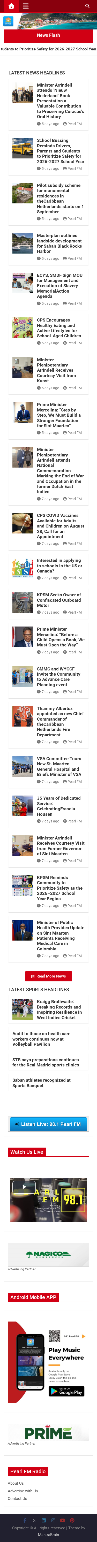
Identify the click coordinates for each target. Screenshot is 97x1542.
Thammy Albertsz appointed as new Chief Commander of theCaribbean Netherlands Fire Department (60, 721)
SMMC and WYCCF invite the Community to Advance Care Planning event (58, 676)
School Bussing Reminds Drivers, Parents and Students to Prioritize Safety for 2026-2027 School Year (60, 151)
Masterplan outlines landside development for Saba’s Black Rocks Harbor (59, 243)
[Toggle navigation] (26, 6)
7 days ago (50, 499)
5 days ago (50, 124)
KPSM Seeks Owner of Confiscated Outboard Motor (59, 600)
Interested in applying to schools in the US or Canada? (59, 566)
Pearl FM (75, 124)
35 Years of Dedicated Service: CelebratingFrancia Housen (59, 806)
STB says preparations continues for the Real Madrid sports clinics (45, 1062)
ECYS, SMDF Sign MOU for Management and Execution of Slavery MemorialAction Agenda (60, 286)
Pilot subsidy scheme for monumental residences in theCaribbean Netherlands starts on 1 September (60, 198)
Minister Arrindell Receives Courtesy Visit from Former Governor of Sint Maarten (61, 845)
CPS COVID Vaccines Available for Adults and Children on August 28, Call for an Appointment (60, 526)
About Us (16, 1483)
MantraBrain (48, 1534)
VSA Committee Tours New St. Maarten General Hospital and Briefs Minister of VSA (59, 766)
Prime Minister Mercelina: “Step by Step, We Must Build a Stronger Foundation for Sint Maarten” (59, 415)
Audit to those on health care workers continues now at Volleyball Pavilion (41, 1039)
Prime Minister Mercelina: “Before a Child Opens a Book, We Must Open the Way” (61, 637)
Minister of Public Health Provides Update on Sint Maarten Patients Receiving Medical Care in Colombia (60, 935)
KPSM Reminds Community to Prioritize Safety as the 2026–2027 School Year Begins (60, 888)
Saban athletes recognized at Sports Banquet (41, 1083)
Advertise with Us (23, 1491)
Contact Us (17, 1498)
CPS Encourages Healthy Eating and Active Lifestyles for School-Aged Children (59, 327)
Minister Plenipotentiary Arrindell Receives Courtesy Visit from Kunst (56, 370)
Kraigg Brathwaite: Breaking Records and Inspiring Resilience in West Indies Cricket (59, 1009)
